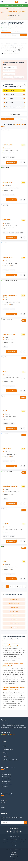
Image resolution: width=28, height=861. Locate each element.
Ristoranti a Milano (6, 774)
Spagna (3, 807)
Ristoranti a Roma (6, 772)
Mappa (21, 118)
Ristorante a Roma (14, 599)
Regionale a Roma (14, 627)
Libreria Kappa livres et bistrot (13, 107)
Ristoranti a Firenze (6, 779)
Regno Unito (4, 800)
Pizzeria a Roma (14, 607)
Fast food (6, 756)
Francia (2, 805)
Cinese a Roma (14, 615)
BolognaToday (14, 842)
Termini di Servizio (14, 856)
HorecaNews (22, 839)
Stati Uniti (3, 802)
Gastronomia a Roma (14, 603)
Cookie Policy (14, 858)
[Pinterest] (20, 831)
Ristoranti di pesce (8, 749)
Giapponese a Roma (14, 623)
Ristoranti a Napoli (6, 776)
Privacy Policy (14, 854)
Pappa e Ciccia (10, 94)
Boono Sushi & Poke (9, 334)
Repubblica (5, 839)
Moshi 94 (5, 372)
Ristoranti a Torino (6, 781)
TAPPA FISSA (9, 98)
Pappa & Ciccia (10, 90)
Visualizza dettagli (11, 162)
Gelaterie (6, 753)
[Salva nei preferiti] (21, 162)
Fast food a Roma (14, 611)
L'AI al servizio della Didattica (11, 759)
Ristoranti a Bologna (7, 784)
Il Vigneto (6, 524)
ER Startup (22, 842)
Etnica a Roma (14, 619)
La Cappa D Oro (10, 102)
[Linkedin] (17, 831)
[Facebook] (7, 831)
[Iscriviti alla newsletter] (25, 822)
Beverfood (5, 842)
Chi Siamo (14, 852)
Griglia (8, 118)
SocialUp (14, 845)
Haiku (4, 561)
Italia (2, 798)
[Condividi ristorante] (24, 162)
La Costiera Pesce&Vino (10, 486)
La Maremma (7, 448)
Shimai (5, 411)
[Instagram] (14, 831)
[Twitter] (11, 831)
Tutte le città (5, 786)
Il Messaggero (13, 839)
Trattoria (6, 746)
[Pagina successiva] (24, 586)
